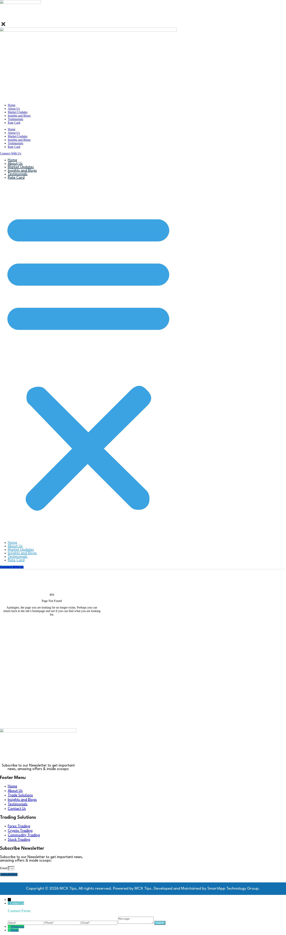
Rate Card (14, 122)
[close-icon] (3, 25)
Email (4, 868)
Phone (15, 930)
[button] (88, 360)
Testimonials (15, 119)
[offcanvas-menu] (1, 19)
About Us (14, 108)
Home (11, 105)
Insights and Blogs (19, 115)
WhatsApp (17, 926)
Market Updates (17, 112)
